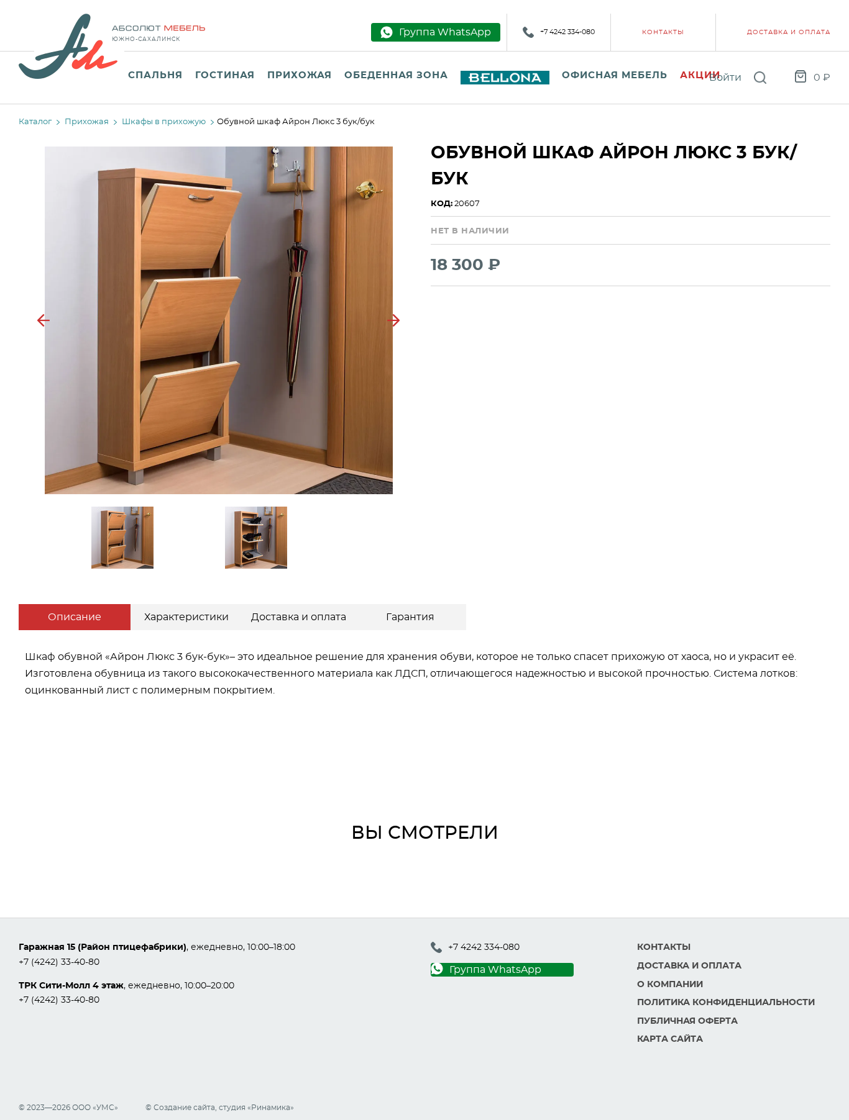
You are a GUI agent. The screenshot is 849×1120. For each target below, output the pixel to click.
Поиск (760, 77)
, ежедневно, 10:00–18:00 (157, 947)
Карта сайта (670, 1039)
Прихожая (299, 75)
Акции (700, 75)
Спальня (155, 75)
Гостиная (225, 75)
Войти (725, 78)
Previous (43, 320)
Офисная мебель (615, 75)
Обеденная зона (396, 75)
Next (393, 320)
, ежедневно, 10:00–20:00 (126, 986)
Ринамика (270, 1107)
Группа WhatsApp (495, 970)
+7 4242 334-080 (567, 32)
